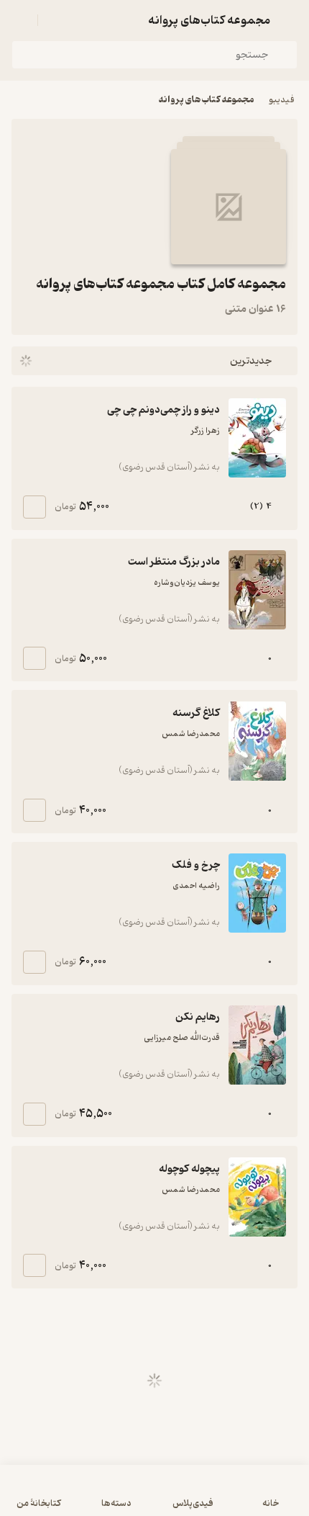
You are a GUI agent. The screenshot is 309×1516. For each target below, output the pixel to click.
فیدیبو (282, 100)
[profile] (20, 20)
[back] (289, 20)
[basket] (55, 20)
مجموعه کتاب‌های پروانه (206, 99)
